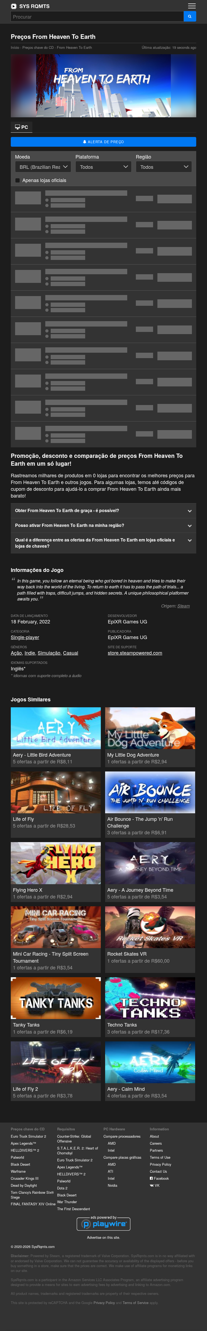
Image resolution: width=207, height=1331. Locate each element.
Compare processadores (122, 1136)
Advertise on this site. (103, 1237)
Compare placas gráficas (122, 1157)
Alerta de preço (105, 141)
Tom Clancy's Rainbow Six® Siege (32, 1195)
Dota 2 (62, 1188)
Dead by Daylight (24, 1185)
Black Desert (20, 1164)
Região (143, 156)
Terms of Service (136, 1302)
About (154, 1136)
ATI (110, 1171)
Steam (183, 606)
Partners (156, 1150)
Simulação (49, 652)
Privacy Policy (160, 1164)
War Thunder (67, 1201)
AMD (112, 1143)
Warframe (18, 1171)
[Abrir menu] (192, 6)
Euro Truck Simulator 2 (28, 1136)
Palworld (17, 1157)
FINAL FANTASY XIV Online (33, 1203)
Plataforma (87, 156)
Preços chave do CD (38, 47)
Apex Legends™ (23, 1143)
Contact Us (158, 1171)
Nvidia (112, 1185)
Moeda (22, 156)
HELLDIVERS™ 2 (25, 1150)
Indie (30, 652)
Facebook (161, 1178)
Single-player (25, 636)
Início (30, 6)
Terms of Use (160, 1157)
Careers (156, 1143)
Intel (111, 1150)
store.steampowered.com (135, 652)
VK (157, 1185)
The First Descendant (73, 1208)
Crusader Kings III (25, 1178)
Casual (70, 652)
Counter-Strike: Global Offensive (74, 1139)
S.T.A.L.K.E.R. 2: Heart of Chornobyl (77, 1150)
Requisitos (66, 1129)
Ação (16, 652)
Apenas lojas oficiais (44, 179)
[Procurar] (190, 16)
